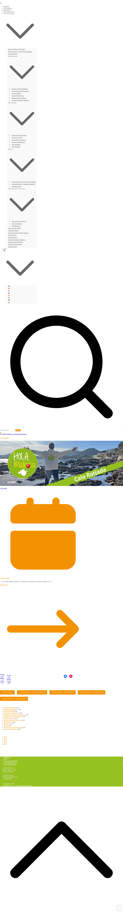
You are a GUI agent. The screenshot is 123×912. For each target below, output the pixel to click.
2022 (5, 744)
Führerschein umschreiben (19, 135)
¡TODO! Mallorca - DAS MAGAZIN (91, 692)
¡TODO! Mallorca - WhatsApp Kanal (14, 699)
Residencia (7, 10)
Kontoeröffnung (12, 237)
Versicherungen (16, 226)
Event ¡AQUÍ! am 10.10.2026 (16, 49)
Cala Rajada (3, 488)
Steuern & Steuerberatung (19, 221)
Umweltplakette (16, 144)
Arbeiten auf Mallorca (11, 709)
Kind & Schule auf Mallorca (13, 720)
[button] (20, 47)
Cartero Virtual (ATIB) (14, 228)
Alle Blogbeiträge (9, 707)
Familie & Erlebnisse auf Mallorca (14, 715)
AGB (5, 759)
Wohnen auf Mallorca (10, 729)
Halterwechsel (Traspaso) (19, 140)
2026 (5, 737)
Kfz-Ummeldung (9, 12)
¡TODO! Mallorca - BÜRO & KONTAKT (32, 692)
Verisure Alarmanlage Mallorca (20, 100)
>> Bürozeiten (7, 778)
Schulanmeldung (13, 54)
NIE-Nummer (8, 8)
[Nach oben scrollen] (61, 911)
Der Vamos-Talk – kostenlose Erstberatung (20, 51)
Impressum (7, 757)
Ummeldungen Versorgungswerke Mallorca (24, 182)
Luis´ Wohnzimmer (10, 765)
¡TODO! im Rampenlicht (15, 244)
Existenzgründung (17, 223)
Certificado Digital (13, 230)
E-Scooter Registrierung (18, 142)
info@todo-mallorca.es (10, 777)
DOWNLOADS (12, 246)
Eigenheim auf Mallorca (11, 713)
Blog (5, 249)
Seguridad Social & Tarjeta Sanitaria (18, 233)
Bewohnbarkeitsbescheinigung (20, 91)
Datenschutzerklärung (11, 761)
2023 (5, 742)
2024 (5, 740)
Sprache (6, 725)
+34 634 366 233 (8, 775)
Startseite (7, 6)
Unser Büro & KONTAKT (15, 242)
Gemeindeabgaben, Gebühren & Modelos (23, 184)
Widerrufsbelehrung (10, 763)
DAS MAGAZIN (9, 711)
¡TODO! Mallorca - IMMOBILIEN (62, 692)
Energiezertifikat (16, 93)
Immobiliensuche (16, 186)
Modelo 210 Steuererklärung (20, 89)
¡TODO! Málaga (7, 692)
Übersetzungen (12, 235)
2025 (5, 738)
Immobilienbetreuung (18, 95)
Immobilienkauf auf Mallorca (13, 716)
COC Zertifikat (16, 147)
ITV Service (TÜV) (17, 137)
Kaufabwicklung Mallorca (19, 98)
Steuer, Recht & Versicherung (13, 727)
